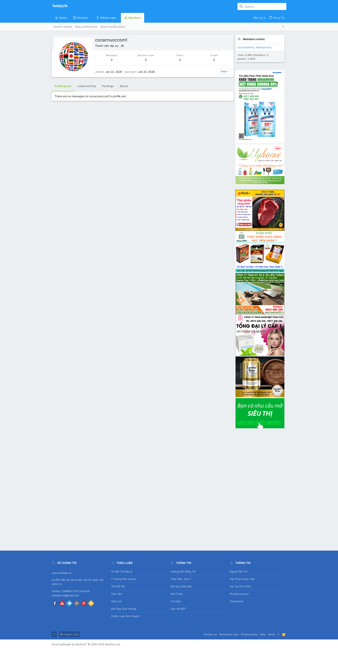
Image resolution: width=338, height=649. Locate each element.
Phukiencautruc (239, 593)
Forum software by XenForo (86, 644)
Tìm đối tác (118, 586)
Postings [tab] (108, 86)
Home (271, 634)
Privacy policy (249, 634)
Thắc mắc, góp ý (181, 579)
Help (262, 634)
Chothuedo (237, 601)
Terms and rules (229, 634)
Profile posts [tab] (63, 86)
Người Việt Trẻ (238, 571)
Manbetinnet (263, 47)
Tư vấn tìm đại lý (121, 571)
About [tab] (124, 86)
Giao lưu (116, 601)
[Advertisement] (260, 488)
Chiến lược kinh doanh (125, 616)
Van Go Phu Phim (240, 586)
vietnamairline (245, 47)
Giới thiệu (177, 593)
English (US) (71, 634)
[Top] (278, 634)
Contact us (210, 634)
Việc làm (116, 593)
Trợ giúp (176, 601)
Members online (254, 39)
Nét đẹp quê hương (123, 608)
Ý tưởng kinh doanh (123, 579)
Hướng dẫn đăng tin (183, 571)
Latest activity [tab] (86, 86)
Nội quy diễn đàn (181, 586)
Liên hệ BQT (178, 608)
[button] (90, 17)
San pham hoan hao (242, 579)
